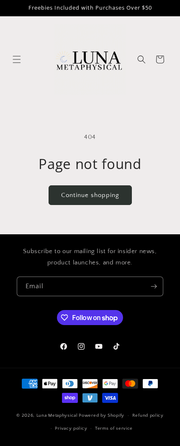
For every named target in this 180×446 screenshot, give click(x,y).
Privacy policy (71, 428)
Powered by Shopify (101, 415)
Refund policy (148, 415)
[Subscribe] (153, 286)
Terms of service (114, 428)
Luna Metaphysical (57, 415)
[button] (17, 59)
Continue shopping (90, 195)
